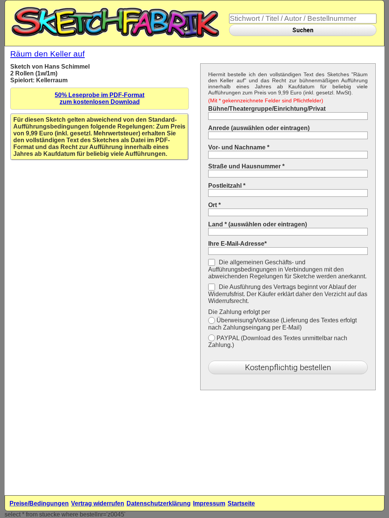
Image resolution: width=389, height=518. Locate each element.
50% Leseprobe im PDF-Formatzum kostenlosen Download (99, 98)
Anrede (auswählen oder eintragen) (259, 128)
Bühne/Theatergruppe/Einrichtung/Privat (267, 108)
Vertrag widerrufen (97, 503)
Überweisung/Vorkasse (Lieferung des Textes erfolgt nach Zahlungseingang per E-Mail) (282, 324)
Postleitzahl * (226, 185)
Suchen (302, 30)
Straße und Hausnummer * (246, 166)
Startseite (241, 503)
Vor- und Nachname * (238, 147)
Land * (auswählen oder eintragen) (257, 224)
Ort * (214, 205)
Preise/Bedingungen (39, 503)
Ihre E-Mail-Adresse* (237, 243)
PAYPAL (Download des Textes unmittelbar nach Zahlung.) (277, 341)
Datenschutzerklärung (159, 503)
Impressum (209, 503)
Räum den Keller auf (47, 53)
